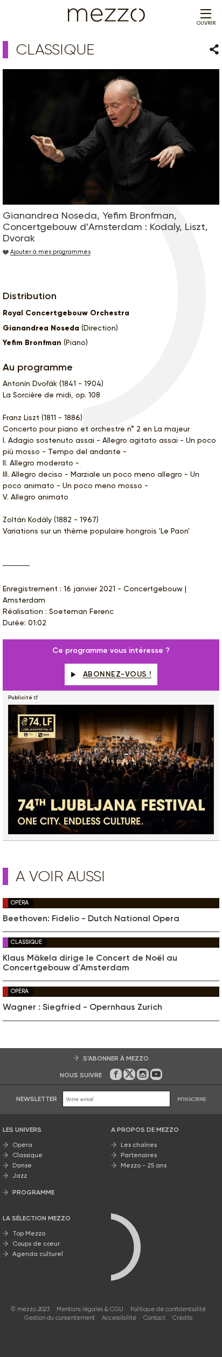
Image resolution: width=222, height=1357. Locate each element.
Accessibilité (119, 1317)
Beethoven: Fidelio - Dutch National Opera (91, 918)
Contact (154, 1317)
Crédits (182, 1317)
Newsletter (36, 1099)
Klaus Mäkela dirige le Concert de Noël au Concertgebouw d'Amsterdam (90, 963)
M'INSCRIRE (191, 1099)
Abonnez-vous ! (117, 674)
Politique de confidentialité (168, 1309)
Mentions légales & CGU (90, 1309)
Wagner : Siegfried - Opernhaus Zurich (82, 1007)
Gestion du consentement (59, 1317)
